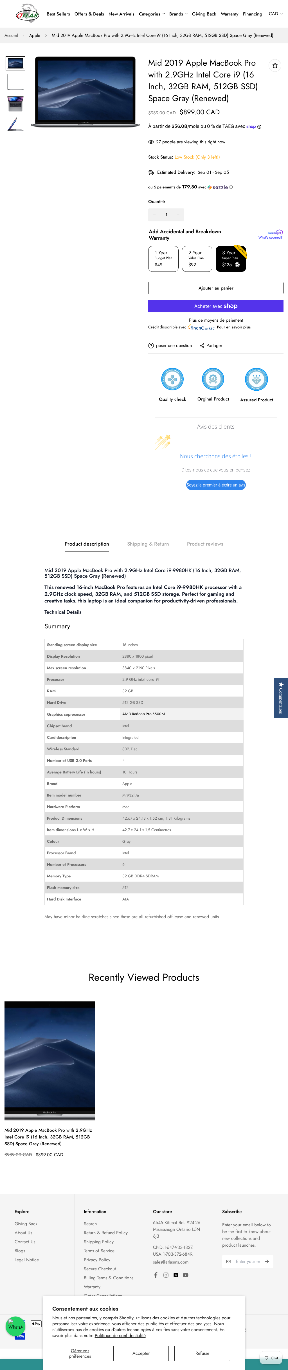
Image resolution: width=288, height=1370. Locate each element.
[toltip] (275, 65)
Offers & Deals (89, 14)
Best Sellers (58, 14)
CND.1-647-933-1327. (173, 1247)
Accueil (11, 35)
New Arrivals (121, 14)
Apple (34, 35)
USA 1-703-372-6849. (173, 1254)
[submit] (266, 1261)
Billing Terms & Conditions (108, 1278)
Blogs (20, 1250)
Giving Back (204, 14)
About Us (23, 1232)
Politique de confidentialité (120, 1335)
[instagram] (166, 1275)
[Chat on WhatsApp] (15, 1326)
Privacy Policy (97, 1259)
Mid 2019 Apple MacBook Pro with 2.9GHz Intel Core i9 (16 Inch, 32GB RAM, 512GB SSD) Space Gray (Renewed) (48, 1137)
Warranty (229, 14)
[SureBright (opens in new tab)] (275, 232)
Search (90, 1223)
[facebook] (156, 1275)
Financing (252, 14)
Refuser (202, 1353)
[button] (216, 187)
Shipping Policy (99, 1241)
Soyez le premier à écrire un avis (216, 485)
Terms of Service (99, 1250)
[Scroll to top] (277, 1339)
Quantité (156, 201)
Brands (176, 14)
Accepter (141, 1353)
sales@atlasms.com (170, 1262)
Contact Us (25, 1241)
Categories (149, 14)
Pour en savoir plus (234, 327)
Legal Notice (27, 1259)
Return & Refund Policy (106, 1232)
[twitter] (176, 1275)
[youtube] (186, 1275)
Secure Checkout (100, 1269)
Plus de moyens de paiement (216, 320)
